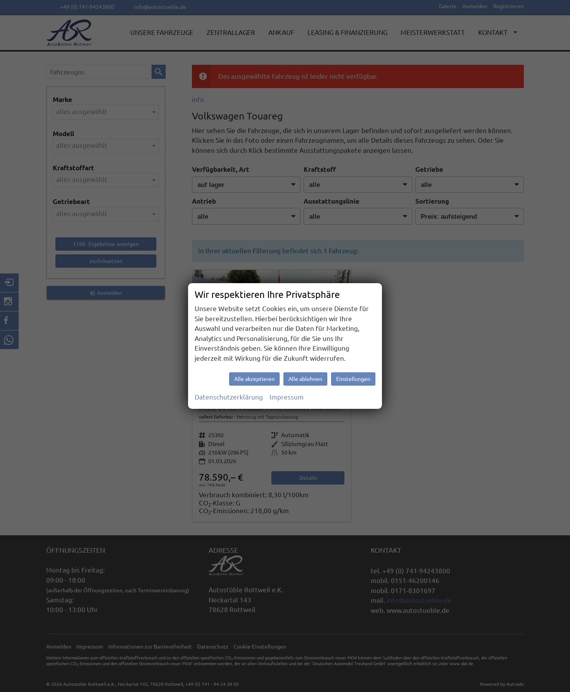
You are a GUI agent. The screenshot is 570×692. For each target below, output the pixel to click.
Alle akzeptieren (254, 379)
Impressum (286, 397)
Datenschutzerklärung (229, 397)
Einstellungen (353, 379)
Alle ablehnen (305, 379)
